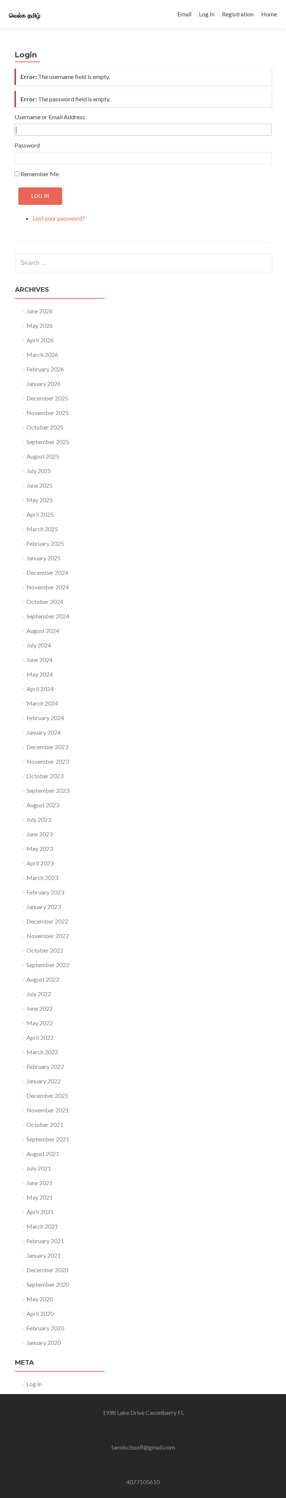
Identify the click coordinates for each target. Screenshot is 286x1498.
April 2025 (40, 514)
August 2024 (42, 630)
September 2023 (47, 790)
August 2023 (42, 804)
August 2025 (42, 456)
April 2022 (40, 1037)
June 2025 (39, 485)
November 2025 (47, 412)
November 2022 (47, 935)
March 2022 (42, 1051)
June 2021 (39, 1182)
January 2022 (43, 1080)
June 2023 (39, 833)
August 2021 (42, 1153)
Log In (206, 14)
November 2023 (47, 761)
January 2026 (43, 383)
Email (184, 14)
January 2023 (43, 906)
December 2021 (47, 1095)
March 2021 (42, 1226)
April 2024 (40, 688)
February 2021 (45, 1240)
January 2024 (43, 732)
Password (27, 145)
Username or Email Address (50, 116)
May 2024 (39, 674)
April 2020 (40, 1313)
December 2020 (47, 1269)
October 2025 (44, 427)
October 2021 (44, 1124)
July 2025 (38, 470)
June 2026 (39, 310)
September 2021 (47, 1139)
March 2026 (42, 354)
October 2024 (44, 601)
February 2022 (45, 1066)
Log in (34, 1383)
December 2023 (47, 746)
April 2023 (40, 863)
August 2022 (42, 979)
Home (269, 14)
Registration (238, 14)
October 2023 (44, 775)
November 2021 (47, 1110)
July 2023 (38, 819)
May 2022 (39, 1022)
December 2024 (47, 572)
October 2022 (44, 950)
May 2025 (39, 499)
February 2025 (45, 543)
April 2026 (40, 339)
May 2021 (39, 1197)
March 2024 (42, 703)
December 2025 (47, 398)
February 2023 (45, 892)
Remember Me (39, 173)
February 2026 (45, 369)
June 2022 (39, 1008)
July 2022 (38, 993)
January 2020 (43, 1342)
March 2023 (42, 877)
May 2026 (39, 325)
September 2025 (47, 441)
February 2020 (45, 1327)
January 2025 (43, 557)
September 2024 (47, 616)
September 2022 (47, 964)
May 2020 (39, 1298)
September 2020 (47, 1284)
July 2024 (38, 645)
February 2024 (45, 717)
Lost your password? (58, 218)
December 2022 (47, 921)
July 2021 (38, 1168)
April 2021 (40, 1211)
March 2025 (42, 528)
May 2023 (39, 848)
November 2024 (47, 586)
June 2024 (39, 659)
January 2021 (43, 1255)
